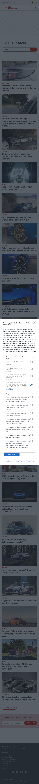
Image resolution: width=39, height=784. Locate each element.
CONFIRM (11, 454)
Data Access (19, 461)
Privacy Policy (30, 461)
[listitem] (19, 357)
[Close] (35, 323)
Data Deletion (9, 461)
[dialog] (19, 392)
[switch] (31, 362)
